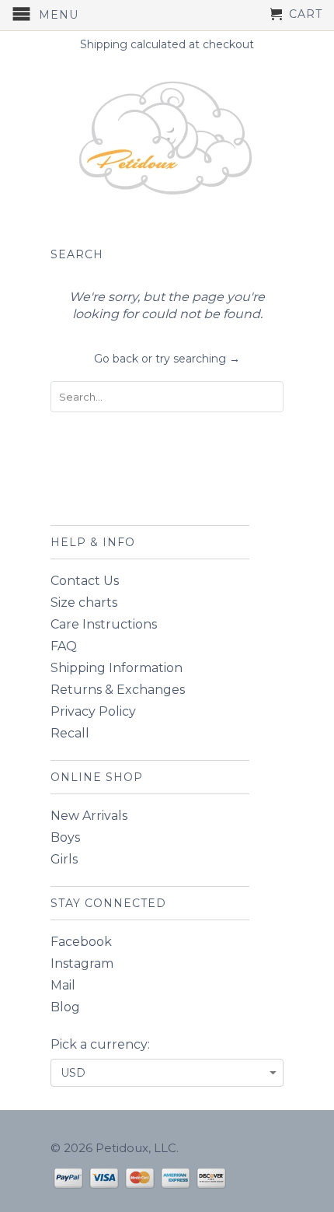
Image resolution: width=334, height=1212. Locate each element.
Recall (69, 733)
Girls (64, 859)
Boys (65, 837)
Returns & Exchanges (117, 689)
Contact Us (84, 580)
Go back (116, 359)
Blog (65, 1007)
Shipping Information (116, 667)
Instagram (81, 963)
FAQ (63, 646)
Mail (62, 985)
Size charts (83, 602)
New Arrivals (88, 815)
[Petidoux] (167, 140)
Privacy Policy (93, 711)
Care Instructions (103, 624)
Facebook (81, 941)
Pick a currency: (100, 1044)
